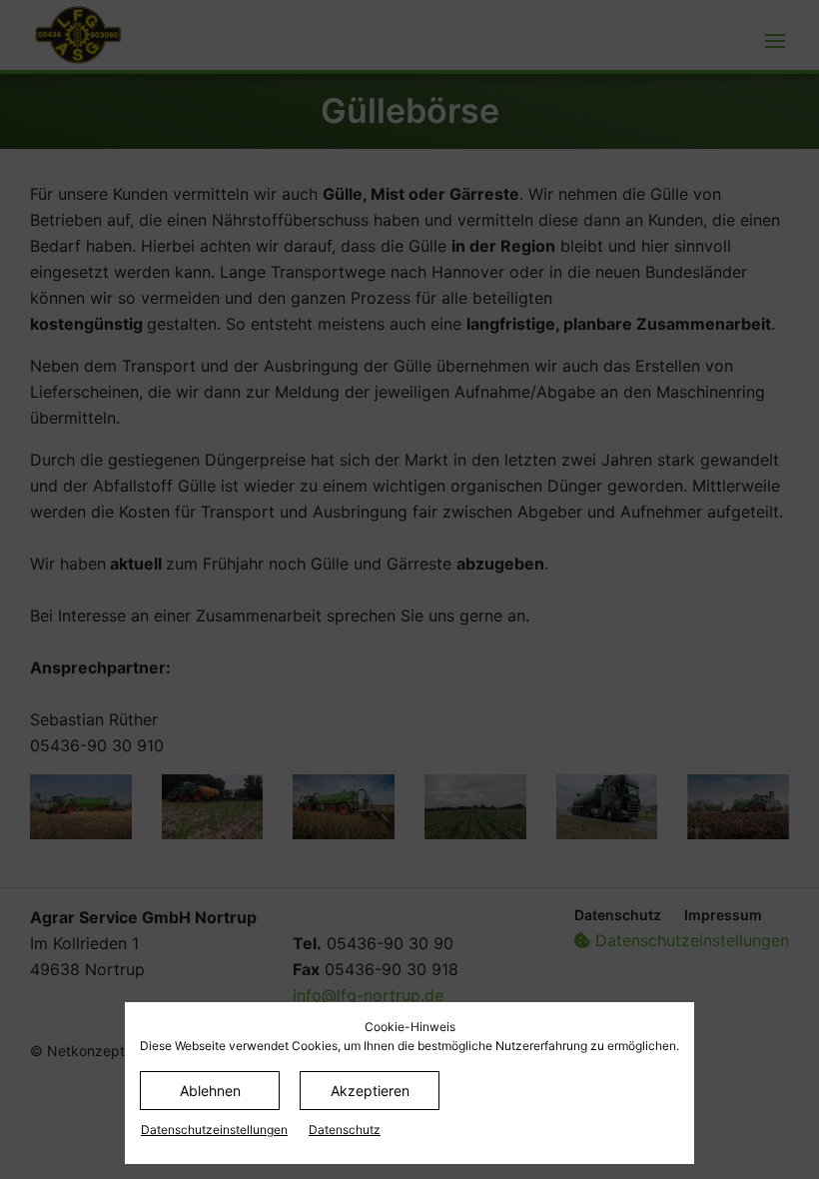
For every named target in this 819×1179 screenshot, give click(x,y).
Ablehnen (210, 1090)
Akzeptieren (370, 1090)
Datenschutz (345, 1129)
